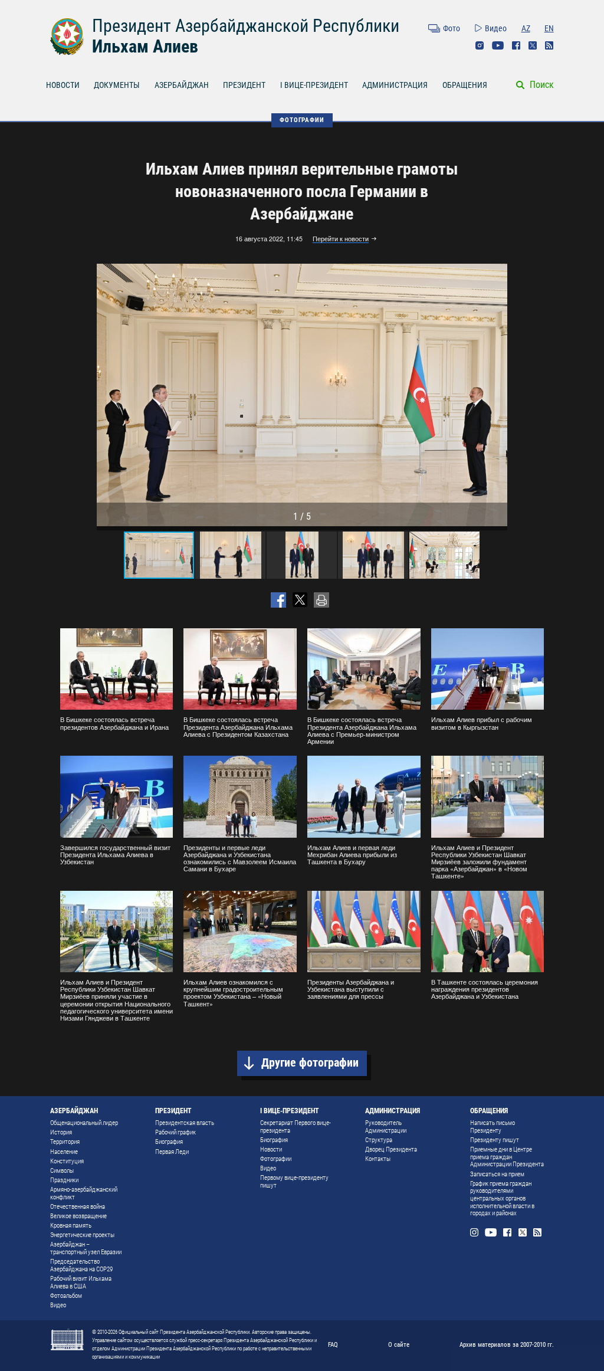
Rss (549, 45)
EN (549, 28)
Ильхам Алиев (145, 46)
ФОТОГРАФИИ (302, 120)
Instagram (479, 45)
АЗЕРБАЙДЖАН (182, 85)
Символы (62, 1171)
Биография (169, 1142)
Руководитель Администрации (385, 1126)
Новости (271, 1149)
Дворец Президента (391, 1149)
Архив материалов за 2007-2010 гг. (506, 1344)
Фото (451, 28)
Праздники (64, 1180)
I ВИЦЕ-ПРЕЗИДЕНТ (314, 85)
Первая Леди (172, 1152)
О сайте (398, 1344)
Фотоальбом (66, 1296)
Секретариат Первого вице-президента (295, 1126)
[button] (496, 395)
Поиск (542, 84)
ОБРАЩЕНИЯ (464, 85)
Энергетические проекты (82, 1235)
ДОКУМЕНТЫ (117, 85)
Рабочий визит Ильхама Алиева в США (80, 1282)
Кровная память (70, 1225)
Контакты (377, 1159)
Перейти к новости (341, 239)
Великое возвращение (78, 1216)
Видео (496, 28)
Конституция (67, 1161)
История (61, 1132)
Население (64, 1152)
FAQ (333, 1344)
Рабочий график (175, 1132)
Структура (378, 1140)
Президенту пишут (494, 1140)
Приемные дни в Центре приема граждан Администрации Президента (507, 1157)
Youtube (498, 45)
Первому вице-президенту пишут (294, 1181)
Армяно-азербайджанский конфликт (83, 1193)
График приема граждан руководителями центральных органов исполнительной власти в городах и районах (502, 1199)
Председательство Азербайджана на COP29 (81, 1265)
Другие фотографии (310, 1063)
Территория (65, 1142)
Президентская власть (184, 1123)
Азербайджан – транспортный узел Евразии (86, 1248)
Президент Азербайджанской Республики (245, 25)
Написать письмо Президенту (492, 1126)
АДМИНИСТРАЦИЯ (395, 85)
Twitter (532, 45)
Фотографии (275, 1159)
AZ (525, 28)
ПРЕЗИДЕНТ (244, 85)
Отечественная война (77, 1207)
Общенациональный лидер (84, 1123)
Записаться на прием (497, 1174)
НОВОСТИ (63, 85)
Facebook (516, 45)
